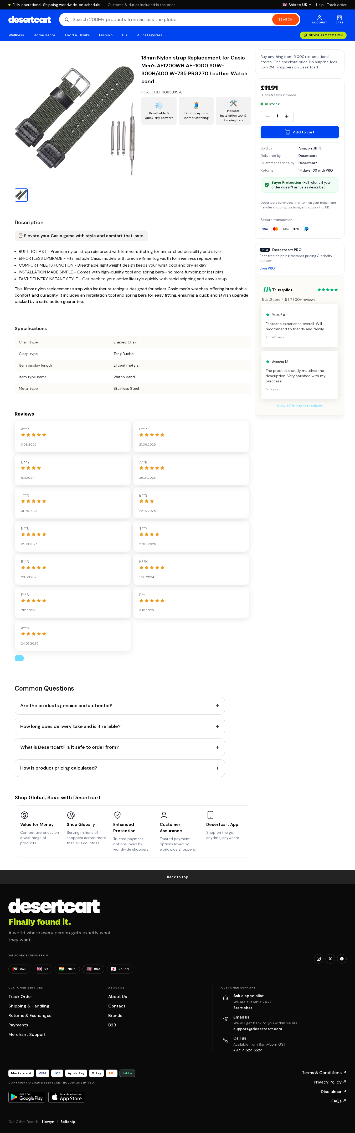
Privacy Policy (330, 1082)
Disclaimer (334, 1091)
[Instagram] (318, 959)
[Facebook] (342, 959)
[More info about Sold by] (320, 148)
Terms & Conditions (324, 1072)
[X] (330, 959)
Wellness (16, 35)
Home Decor (45, 35)
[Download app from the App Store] (66, 1097)
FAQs (339, 1101)
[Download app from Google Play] (26, 1097)
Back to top (177, 877)
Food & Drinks (77, 35)
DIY (125, 35)
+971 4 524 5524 (248, 1050)
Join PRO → (269, 269)
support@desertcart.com (257, 1028)
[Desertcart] (29, 19)
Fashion (105, 35)
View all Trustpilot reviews (300, 405)
